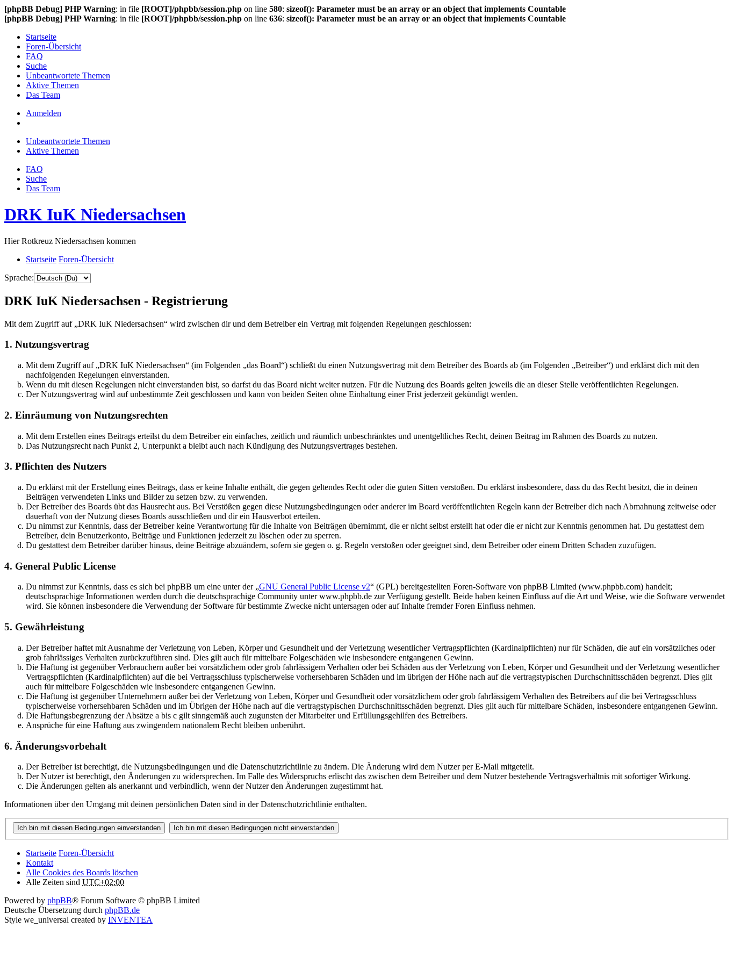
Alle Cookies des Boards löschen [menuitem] (82, 872)
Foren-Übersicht (86, 853)
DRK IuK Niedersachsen (95, 214)
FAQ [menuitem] (34, 56)
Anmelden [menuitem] (43, 113)
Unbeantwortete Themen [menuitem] (68, 75)
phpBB (59, 900)
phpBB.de (122, 910)
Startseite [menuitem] (41, 36)
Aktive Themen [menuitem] (52, 85)
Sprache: (19, 277)
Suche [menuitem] (36, 65)
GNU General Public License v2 (314, 586)
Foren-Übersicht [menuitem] (53, 46)
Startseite (41, 853)
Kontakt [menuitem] (39, 862)
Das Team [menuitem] (43, 94)
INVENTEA (130, 919)
